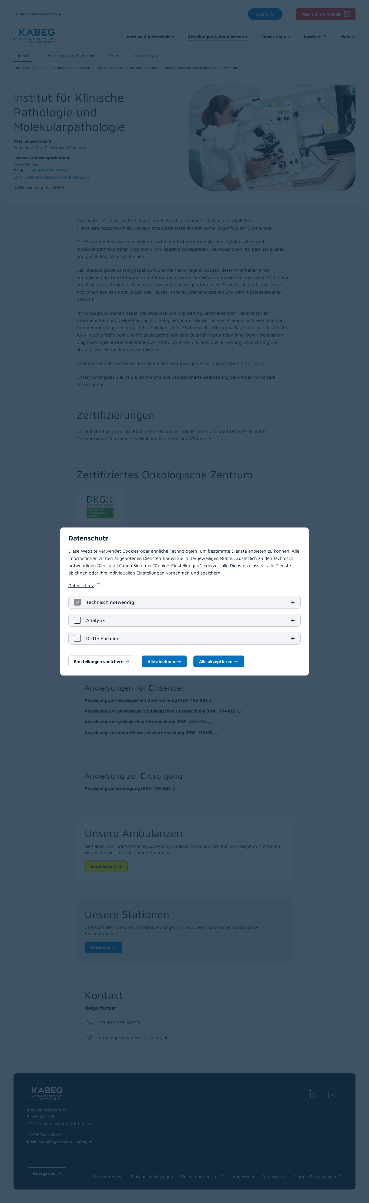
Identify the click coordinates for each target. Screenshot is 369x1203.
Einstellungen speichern (99, 661)
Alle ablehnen (161, 661)
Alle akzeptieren (216, 661)
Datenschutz (84, 586)
